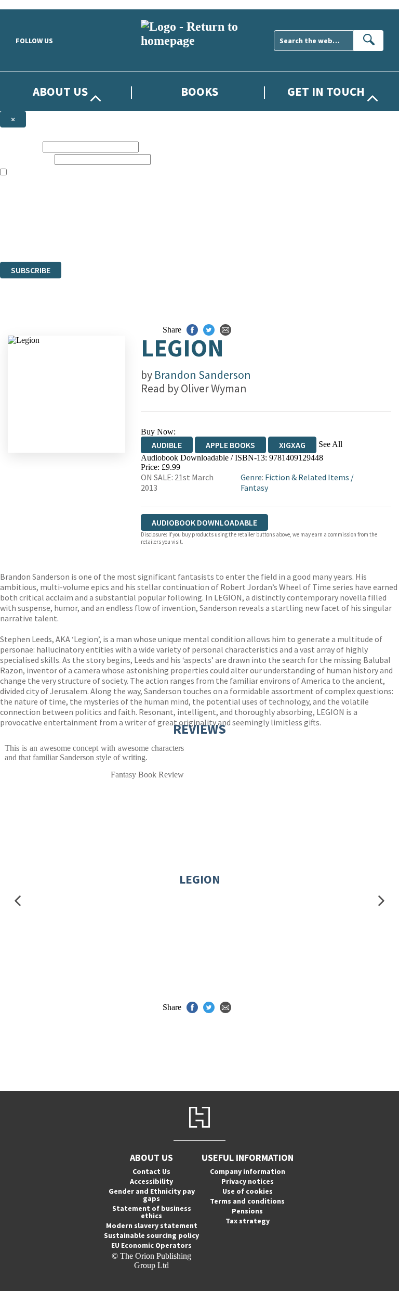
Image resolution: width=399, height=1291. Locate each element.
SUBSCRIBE (30, 270)
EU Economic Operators (151, 1245)
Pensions (247, 1211)
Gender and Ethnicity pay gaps (152, 1194)
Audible (167, 445)
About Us (60, 91)
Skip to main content (34, 4)
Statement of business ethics (151, 1212)
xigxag (292, 445)
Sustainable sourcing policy (151, 1235)
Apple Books (230, 445)
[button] (17, 900)
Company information (247, 1171)
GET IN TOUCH (326, 91)
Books (199, 91)
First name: (20, 146)
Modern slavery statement (151, 1225)
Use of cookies (247, 1191)
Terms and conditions (247, 1201)
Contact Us (151, 1171)
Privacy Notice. (205, 238)
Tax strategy (247, 1220)
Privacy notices (247, 1181)
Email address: (26, 159)
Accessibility (151, 1181)
